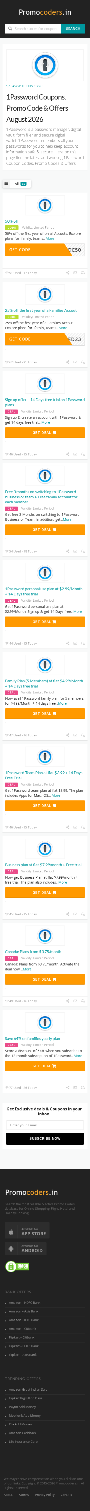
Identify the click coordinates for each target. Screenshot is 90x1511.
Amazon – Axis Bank (23, 1311)
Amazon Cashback (22, 1433)
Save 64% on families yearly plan (32, 1038)
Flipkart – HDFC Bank (23, 1346)
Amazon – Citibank (22, 1329)
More (50, 238)
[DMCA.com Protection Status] (17, 1266)
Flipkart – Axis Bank (22, 1355)
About (8, 1495)
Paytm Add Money (22, 1407)
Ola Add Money (20, 1424)
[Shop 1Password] (45, 65)
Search (73, 29)
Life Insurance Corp (23, 1442)
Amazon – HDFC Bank (24, 1303)
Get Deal (42, 432)
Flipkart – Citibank (21, 1337)
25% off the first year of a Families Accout (41, 310)
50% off (12, 221)
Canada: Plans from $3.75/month (33, 951)
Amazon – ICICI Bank (23, 1320)
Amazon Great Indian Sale (28, 1389)
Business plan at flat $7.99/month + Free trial (43, 864)
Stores (24, 1495)
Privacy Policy (44, 1495)
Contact (66, 1495)
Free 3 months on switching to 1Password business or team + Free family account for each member (41, 496)
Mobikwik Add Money (24, 1415)
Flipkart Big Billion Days (25, 1398)
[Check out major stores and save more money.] (45, 12)
